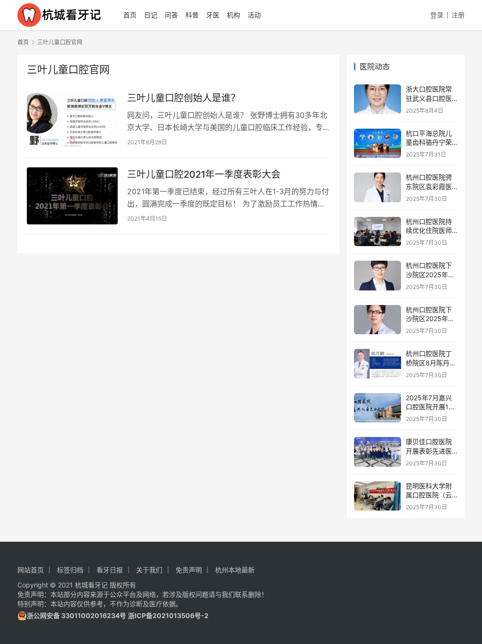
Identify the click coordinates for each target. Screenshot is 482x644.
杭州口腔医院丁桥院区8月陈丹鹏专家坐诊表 (431, 362)
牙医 (212, 15)
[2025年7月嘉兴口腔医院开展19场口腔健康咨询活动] (377, 408)
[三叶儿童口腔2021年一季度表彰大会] (72, 195)
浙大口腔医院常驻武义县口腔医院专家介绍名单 (429, 98)
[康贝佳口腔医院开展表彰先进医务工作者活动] (377, 452)
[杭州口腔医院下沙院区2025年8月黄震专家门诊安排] (377, 320)
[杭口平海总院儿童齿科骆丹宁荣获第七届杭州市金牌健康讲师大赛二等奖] (377, 143)
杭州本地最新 (235, 570)
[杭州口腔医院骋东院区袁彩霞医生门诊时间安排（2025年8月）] (377, 187)
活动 (254, 15)
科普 (192, 15)
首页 (130, 15)
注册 (458, 15)
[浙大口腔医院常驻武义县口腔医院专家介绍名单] (377, 99)
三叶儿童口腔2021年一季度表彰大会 (204, 174)
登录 (436, 15)
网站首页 (30, 570)
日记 (150, 15)
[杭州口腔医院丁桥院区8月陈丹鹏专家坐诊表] (377, 364)
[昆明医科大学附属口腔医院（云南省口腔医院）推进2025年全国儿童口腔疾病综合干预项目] (377, 496)
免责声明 (189, 570)
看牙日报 (109, 570)
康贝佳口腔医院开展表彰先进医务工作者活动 (429, 451)
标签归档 (70, 570)
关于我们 (149, 570)
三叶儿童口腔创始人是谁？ (183, 98)
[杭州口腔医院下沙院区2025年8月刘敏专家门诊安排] (377, 275)
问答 (171, 15)
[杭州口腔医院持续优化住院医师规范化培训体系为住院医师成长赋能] (377, 232)
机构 (233, 15)
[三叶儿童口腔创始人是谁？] (72, 119)
